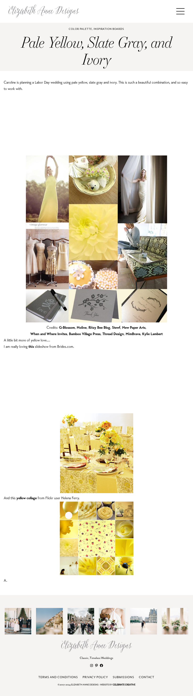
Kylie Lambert (152, 334)
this (31, 346)
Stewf (116, 327)
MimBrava (133, 334)
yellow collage (26, 498)
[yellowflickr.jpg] (97, 574)
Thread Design (113, 334)
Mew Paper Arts (133, 327)
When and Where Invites (48, 334)
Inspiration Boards (109, 29)
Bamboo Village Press (85, 334)
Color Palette (80, 29)
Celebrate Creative (124, 685)
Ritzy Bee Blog (99, 327)
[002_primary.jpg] (96, 492)
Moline (82, 327)
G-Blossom (67, 327)
